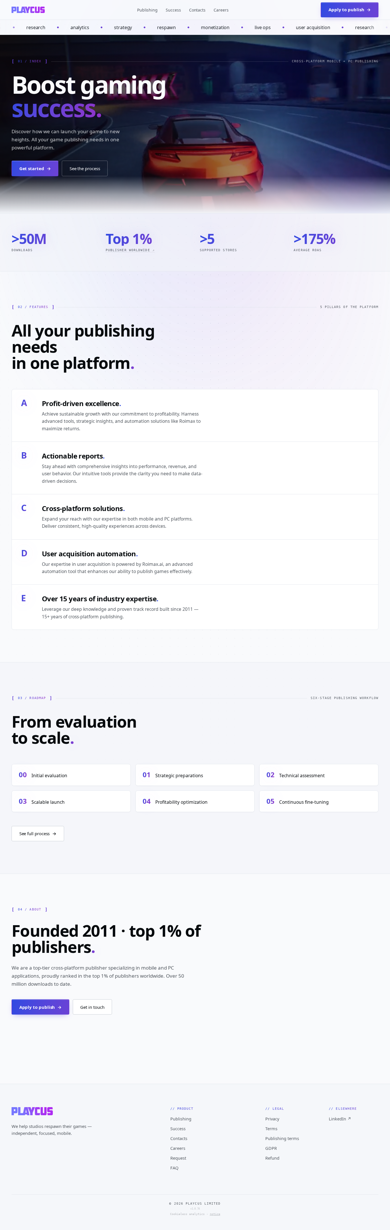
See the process (85, 168)
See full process (38, 833)
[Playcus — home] (28, 10)
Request (178, 1158)
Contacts (197, 10)
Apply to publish (40, 1007)
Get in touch (92, 1007)
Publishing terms (282, 1138)
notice (215, 1214)
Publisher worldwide (130, 250)
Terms (271, 1128)
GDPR (271, 1148)
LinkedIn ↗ (340, 1119)
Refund (272, 1158)
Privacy (272, 1119)
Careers (221, 10)
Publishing (147, 10)
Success (173, 10)
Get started (35, 168)
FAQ (174, 1168)
